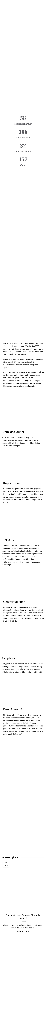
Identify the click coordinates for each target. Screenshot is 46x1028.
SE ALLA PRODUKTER (22, 301)
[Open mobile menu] (2, 3)
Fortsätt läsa (23, 932)
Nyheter (23, 911)
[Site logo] (23, 3)
